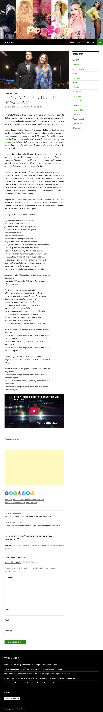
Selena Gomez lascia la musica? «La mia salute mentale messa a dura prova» (33, 683)
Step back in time (79, 114)
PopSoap (8, 42)
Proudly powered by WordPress (14, 709)
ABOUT (71, 42)
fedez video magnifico (15, 503)
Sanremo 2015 (78, 101)
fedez (9, 500)
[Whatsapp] (15, 493)
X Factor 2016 (77, 128)
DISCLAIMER (91, 42)
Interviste (76, 78)
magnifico (32, 503)
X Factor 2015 (77, 123)
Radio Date (76, 92)
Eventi (75, 73)
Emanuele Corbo (12, 439)
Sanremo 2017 (78, 110)
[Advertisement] (34, 467)
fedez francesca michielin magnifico (29, 500)
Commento (10, 577)
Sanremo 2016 (78, 105)
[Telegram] (24, 493)
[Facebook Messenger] (28, 493)
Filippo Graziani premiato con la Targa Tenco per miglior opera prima (33, 524)
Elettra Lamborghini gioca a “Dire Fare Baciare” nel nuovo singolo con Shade (33, 669)
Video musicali (11, 93)
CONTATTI (80, 42)
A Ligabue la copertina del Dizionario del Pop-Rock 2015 (28, 515)
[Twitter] (11, 493)
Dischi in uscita (78, 69)
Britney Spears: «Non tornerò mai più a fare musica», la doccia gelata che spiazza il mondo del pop (41, 678)
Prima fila (76, 87)
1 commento (38, 107)
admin (26, 107)
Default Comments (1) (13, 562)
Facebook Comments (31, 562)
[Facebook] (7, 493)
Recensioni (76, 96)
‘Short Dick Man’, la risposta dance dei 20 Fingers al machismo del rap (30, 665)
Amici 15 (75, 60)
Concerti (75, 64)
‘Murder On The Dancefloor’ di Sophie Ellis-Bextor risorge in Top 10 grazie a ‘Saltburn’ (37, 674)
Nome (8, 609)
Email (8, 620)
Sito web (8, 630)
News (74, 83)
